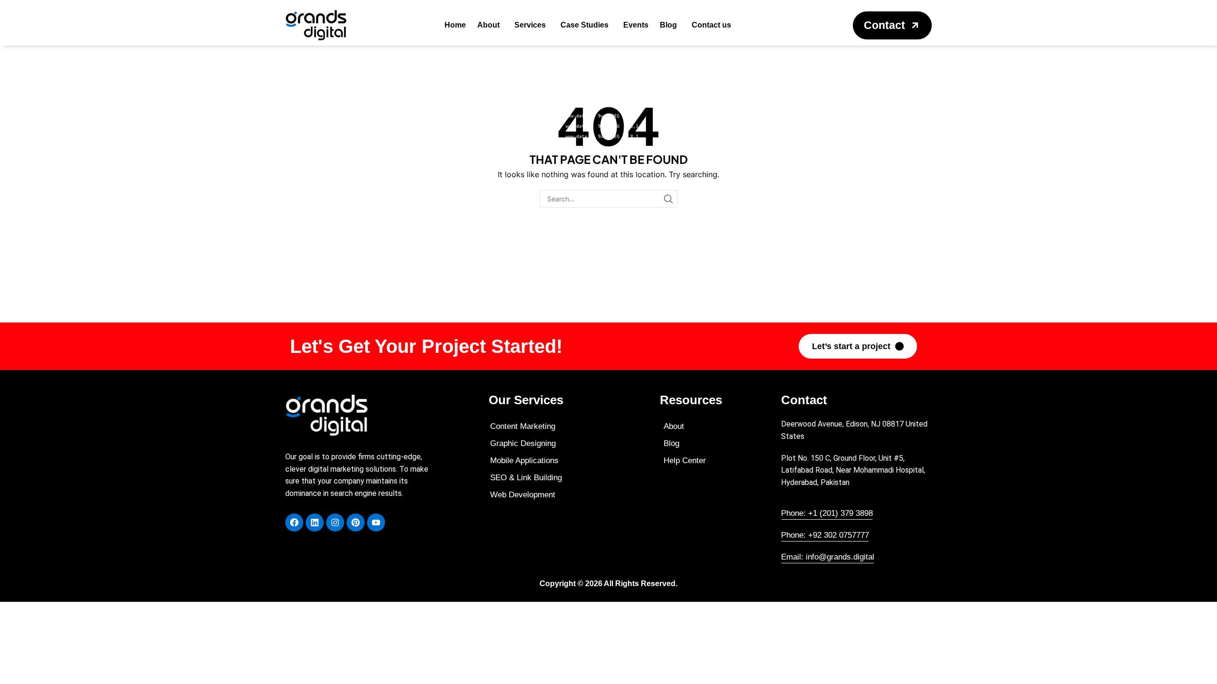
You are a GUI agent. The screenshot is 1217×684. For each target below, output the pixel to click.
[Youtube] (376, 522)
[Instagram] (335, 522)
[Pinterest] (356, 522)
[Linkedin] (315, 522)
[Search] (668, 199)
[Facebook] (294, 522)
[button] (892, 25)
